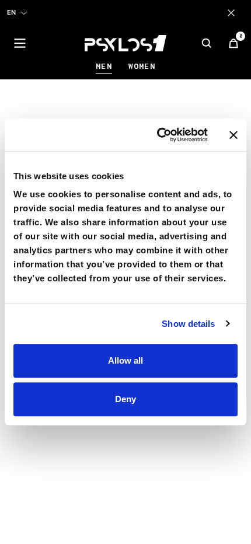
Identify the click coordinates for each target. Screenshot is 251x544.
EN (11, 12)
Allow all (125, 360)
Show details (188, 324)
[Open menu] (20, 43)
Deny (125, 399)
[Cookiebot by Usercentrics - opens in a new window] (158, 134)
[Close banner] (233, 135)
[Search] (206, 43)
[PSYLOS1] (125, 43)
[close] (233, 13)
